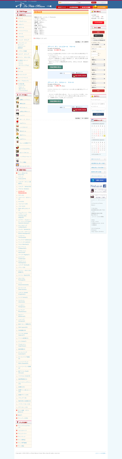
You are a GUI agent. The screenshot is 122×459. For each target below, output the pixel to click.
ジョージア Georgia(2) (21, 320)
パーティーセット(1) (24, 404)
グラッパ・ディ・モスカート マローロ (61, 82)
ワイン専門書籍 (22, 442)
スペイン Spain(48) (24, 275)
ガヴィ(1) (21, 195)
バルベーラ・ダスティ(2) (24, 198)
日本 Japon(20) (23, 327)
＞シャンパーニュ (23, 30)
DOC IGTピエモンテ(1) (24, 209)
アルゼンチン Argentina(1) (22, 345)
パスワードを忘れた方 (101, 2)
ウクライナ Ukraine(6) (22, 301)
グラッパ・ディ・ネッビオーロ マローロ (61, 46)
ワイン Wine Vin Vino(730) (23, 173)
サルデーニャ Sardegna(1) (22, 261)
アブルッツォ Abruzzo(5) (22, 251)
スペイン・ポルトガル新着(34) (24, 271)
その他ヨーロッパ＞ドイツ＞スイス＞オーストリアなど (23, 63)
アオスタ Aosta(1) (23, 188)
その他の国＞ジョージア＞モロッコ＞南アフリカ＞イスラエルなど (23, 87)
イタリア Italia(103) (24, 186)
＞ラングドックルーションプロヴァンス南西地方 (22, 45)
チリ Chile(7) (22, 341)
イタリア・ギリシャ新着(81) (24, 182)
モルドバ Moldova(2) (21, 315)
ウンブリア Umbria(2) (24, 239)
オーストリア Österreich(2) (22, 288)
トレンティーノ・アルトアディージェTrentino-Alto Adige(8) (24, 215)
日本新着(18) (22, 330)
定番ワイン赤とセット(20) (24, 390)
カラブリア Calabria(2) (22, 257)
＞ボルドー (21, 24)
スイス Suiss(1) (23, 297)
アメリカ (20, 71)
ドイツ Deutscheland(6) (23, 283)
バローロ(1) (21, 206)
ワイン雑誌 (21, 445)
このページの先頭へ (100, 453)
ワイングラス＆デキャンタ (24, 426)
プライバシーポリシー (96, 176)
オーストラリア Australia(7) (22, 353)
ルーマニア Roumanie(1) (22, 310)
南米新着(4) (21, 349)
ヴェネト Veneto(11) (24, 229)
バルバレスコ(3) (23, 203)
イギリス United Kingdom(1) (23, 293)
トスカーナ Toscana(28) (22, 236)
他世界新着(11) (22, 379)
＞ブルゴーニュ (22, 21)
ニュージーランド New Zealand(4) (23, 362)
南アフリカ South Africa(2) (23, 372)
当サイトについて (95, 159)
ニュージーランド (23, 77)
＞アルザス (21, 36)
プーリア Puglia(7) (24, 254)
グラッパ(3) (21, 267)
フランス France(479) (22, 177)
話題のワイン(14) (23, 394)
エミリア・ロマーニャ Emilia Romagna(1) (24, 232)
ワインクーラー (22, 433)
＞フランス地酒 (22, 51)
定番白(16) (21, 387)
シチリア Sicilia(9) (23, 265)
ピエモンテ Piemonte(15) (22, 192)
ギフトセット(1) (23, 407)
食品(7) (20, 415)
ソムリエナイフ (22, 430)
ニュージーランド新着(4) (24, 367)
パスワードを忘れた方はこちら (98, 110)
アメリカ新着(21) (23, 338)
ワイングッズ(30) (23, 418)
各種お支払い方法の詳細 (97, 167)
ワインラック (21, 436)
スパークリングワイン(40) (24, 383)
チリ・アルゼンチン (23, 80)
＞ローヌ (20, 33)
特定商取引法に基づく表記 (97, 163)
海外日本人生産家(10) (24, 401)
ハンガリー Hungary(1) (21, 306)
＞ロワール (21, 27)
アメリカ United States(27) (23, 334)
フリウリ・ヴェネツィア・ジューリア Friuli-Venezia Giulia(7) (24, 221)
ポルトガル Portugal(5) (21, 279)
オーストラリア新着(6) (24, 357)
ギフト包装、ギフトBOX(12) (23, 411)
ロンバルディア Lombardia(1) (22, 226)
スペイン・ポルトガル (24, 57)
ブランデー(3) (22, 397)
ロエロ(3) (21, 201)
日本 (19, 68)
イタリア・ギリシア (23, 54)
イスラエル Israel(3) (24, 376)
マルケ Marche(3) (23, 244)
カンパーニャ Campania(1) (22, 247)
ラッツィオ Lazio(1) (24, 242)
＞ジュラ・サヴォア (23, 39)
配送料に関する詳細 (96, 171)
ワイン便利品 (21, 439)
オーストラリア (22, 74)
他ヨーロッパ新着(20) (24, 324)
